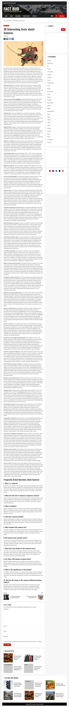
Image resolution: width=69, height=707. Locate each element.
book (20, 310)
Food (48, 86)
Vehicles (49, 142)
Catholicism (21, 392)
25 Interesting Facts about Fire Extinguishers (8, 668)
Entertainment (50, 83)
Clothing (49, 74)
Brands (49, 69)
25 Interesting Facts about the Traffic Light (8, 684)
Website (6, 636)
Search (50, 26)
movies (32, 586)
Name (5, 626)
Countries (49, 77)
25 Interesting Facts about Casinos (8, 657)
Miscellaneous (6, 25)
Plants (48, 125)
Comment (6, 609)
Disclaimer (17, 16)
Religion (49, 128)
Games (49, 88)
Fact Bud (11, 9)
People (49, 119)
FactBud (41, 704)
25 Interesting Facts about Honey (50, 684)
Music (48, 114)
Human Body (50, 102)
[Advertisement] (56, 43)
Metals (49, 108)
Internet (49, 105)
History (49, 97)
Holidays (49, 100)
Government (50, 91)
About (11, 16)
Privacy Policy (26, 16)
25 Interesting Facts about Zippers (28, 657)
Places (49, 122)
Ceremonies (50, 71)
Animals (49, 60)
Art (48, 66)
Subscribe (61, 16)
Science (49, 131)
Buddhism (18, 99)
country (8, 161)
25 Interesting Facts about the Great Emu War (8, 695)
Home (6, 16)
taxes (28, 499)
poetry (30, 325)
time (11, 167)
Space (48, 134)
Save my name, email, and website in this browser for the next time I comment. (23, 641)
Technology (50, 139)
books (37, 586)
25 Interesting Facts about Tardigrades (29, 684)
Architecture (50, 63)
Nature (48, 117)
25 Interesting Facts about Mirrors (28, 668)
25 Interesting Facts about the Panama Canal (50, 695)
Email (5, 631)
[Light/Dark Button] (52, 16)
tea (6, 104)
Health (48, 94)
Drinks (48, 80)
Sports (48, 136)
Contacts (34, 16)
